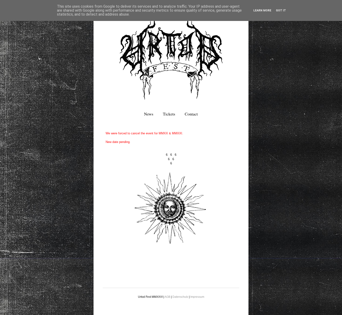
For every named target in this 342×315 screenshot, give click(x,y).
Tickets (169, 114)
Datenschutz (180, 296)
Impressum (197, 296)
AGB (167, 296)
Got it (281, 10)
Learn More (262, 10)
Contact (191, 114)
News (148, 114)
